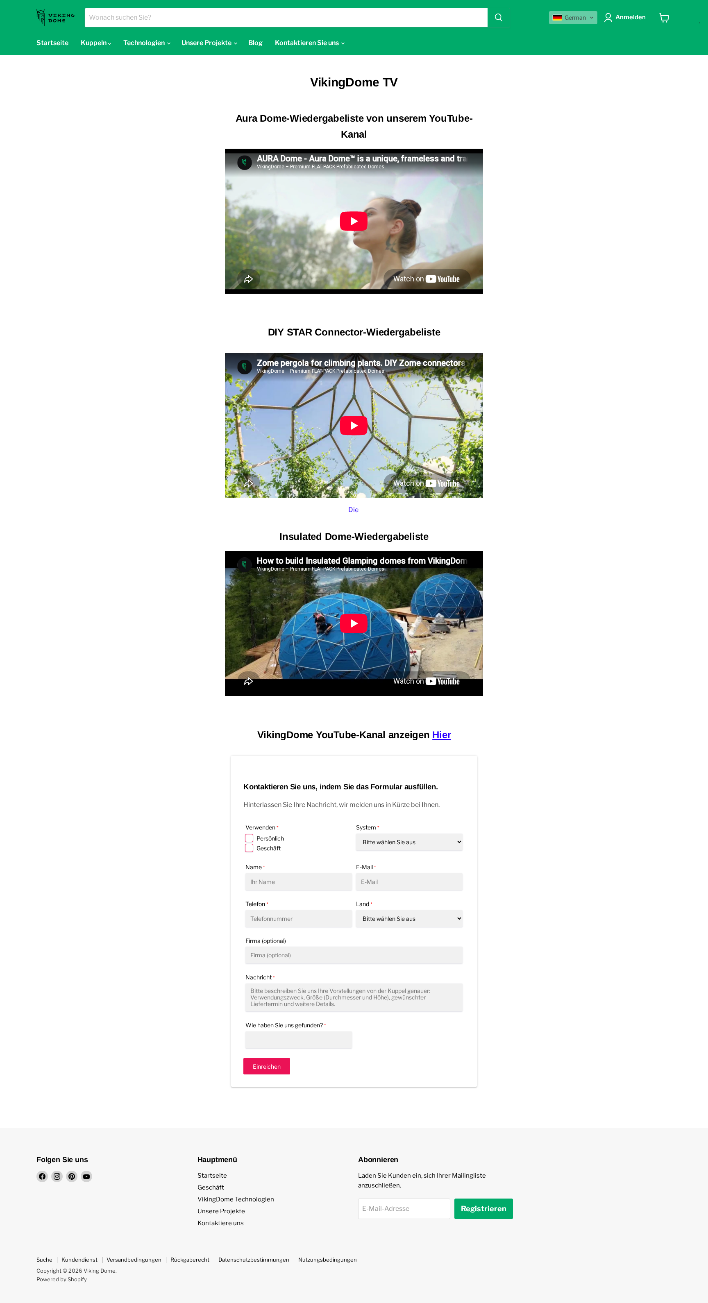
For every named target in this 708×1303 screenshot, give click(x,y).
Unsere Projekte (221, 1211)
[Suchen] (499, 17)
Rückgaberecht (189, 1259)
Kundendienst (79, 1259)
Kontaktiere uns (220, 1223)
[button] (573, 17)
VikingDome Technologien (235, 1199)
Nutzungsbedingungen (327, 1259)
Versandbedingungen (134, 1259)
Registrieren (483, 1208)
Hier (441, 734)
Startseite (52, 43)
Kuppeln (94, 43)
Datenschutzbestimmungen (253, 1259)
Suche (44, 1259)
